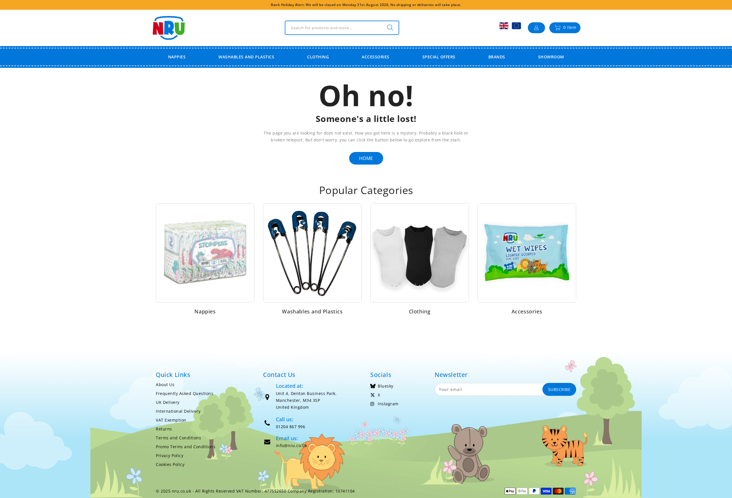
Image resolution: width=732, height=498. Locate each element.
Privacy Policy (169, 455)
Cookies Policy (170, 464)
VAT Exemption (171, 420)
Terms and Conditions (178, 437)
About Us (165, 384)
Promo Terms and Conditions (185, 446)
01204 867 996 (290, 426)
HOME (366, 158)
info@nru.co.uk (291, 445)
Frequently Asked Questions (184, 393)
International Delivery (178, 411)
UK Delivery (168, 402)
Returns (164, 429)
